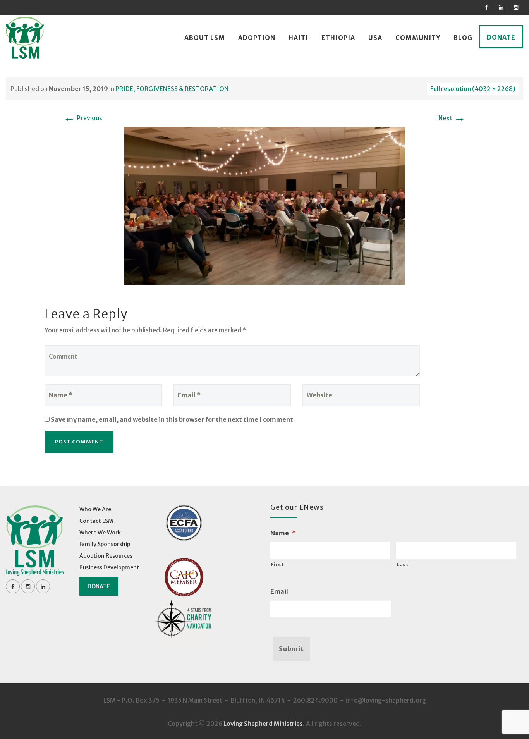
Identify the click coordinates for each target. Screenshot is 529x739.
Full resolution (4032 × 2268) (472, 89)
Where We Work (100, 532)
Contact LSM (96, 520)
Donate (501, 37)
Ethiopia (338, 37)
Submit (291, 649)
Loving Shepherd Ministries (263, 723)
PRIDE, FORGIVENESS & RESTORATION (171, 89)
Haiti (298, 37)
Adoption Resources (105, 555)
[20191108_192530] (264, 205)
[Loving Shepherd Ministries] (25, 38)
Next (452, 118)
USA (375, 37)
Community (417, 37)
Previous (82, 118)
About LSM (204, 37)
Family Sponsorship (104, 544)
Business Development (109, 567)
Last (403, 564)
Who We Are (95, 509)
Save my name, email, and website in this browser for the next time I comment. (173, 419)
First (277, 564)
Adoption (256, 37)
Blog (462, 37)
